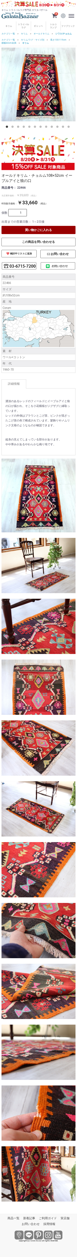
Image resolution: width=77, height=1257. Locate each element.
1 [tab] (8, 127)
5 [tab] (30, 127)
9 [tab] (52, 127)
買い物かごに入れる (38, 230)
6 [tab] (36, 127)
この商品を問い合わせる (38, 242)
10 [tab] (58, 127)
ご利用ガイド (48, 1218)
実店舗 (65, 1218)
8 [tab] (47, 127)
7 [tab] (41, 127)
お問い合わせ (31, 1224)
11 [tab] (64, 127)
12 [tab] (69, 127)
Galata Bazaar (36, 1241)
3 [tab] (19, 127)
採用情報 (49, 1224)
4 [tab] (24, 127)
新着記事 (29, 1218)
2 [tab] (13, 127)
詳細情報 (14, 384)
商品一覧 (13, 1218)
